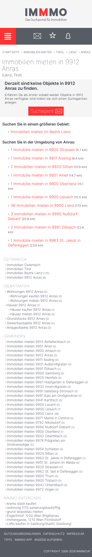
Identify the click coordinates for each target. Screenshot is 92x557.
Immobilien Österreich (23, 265)
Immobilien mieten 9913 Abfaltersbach (36, 342)
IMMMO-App (23, 539)
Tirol (60, 52)
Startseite (10, 52)
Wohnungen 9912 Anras (25, 291)
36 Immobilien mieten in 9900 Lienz (42, 205)
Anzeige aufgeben (48, 539)
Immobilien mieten (38, 52)
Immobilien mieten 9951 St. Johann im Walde (41, 462)
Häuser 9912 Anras (21, 305)
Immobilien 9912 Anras (24, 277)
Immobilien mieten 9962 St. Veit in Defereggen (42, 471)
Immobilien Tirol (19, 269)
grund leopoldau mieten (25, 512)
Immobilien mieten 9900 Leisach (32, 409)
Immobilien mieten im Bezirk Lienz (41, 131)
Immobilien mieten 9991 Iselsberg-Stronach (40, 391)
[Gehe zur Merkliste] (52, 36)
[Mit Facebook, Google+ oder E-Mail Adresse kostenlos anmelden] (68, 36)
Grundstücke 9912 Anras (26, 318)
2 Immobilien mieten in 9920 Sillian (42, 166)
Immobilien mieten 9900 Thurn (30, 476)
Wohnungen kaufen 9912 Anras (34, 296)
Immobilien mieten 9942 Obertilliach (35, 436)
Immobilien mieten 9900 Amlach (31, 351)
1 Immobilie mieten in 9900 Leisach (42, 196)
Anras (85, 52)
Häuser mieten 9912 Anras (30, 314)
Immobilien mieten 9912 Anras (30, 355)
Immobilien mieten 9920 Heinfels (32, 378)
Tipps (8, 539)
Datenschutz (53, 533)
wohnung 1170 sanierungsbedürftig (33, 507)
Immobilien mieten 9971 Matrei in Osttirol (38, 418)
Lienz (72, 52)
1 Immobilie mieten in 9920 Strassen (43, 149)
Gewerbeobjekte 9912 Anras (28, 323)
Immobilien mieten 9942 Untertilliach (35, 485)
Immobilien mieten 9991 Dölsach (32, 369)
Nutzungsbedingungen (22, 533)
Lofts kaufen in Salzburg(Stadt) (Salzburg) (39, 524)
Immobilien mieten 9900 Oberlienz (33, 431)
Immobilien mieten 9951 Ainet (29, 346)
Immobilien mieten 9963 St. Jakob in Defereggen (44, 458)
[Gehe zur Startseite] (46, 20)
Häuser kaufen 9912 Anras (30, 309)
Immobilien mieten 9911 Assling (30, 360)
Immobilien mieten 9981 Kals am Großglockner (42, 395)
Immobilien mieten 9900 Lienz (30, 413)
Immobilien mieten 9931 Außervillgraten (37, 364)
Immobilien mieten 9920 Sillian (30, 453)
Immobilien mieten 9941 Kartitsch (32, 400)
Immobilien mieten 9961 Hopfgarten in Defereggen (45, 382)
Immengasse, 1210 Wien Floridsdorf (34, 520)
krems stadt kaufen (21, 503)
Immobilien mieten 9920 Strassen (33, 467)
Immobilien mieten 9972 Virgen (30, 489)
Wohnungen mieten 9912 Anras (34, 300)
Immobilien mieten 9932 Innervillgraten (37, 386)
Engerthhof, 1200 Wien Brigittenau (33, 516)
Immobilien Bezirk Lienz (24, 273)
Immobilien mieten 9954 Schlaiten (33, 449)
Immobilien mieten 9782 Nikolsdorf (33, 422)
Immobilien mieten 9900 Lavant (31, 404)
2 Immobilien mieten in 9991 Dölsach (43, 227)
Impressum (75, 533)
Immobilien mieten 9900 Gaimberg (33, 373)
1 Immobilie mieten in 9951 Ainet (39, 175)
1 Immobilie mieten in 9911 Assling (41, 158)
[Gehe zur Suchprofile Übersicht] (37, 36)
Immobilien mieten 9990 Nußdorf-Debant (39, 427)
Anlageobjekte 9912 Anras (27, 327)
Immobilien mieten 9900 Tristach (32, 480)
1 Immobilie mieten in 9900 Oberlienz (43, 183)
